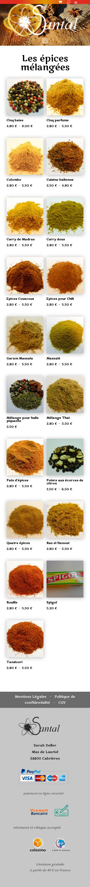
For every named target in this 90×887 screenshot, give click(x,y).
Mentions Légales (30, 697)
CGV (62, 702)
